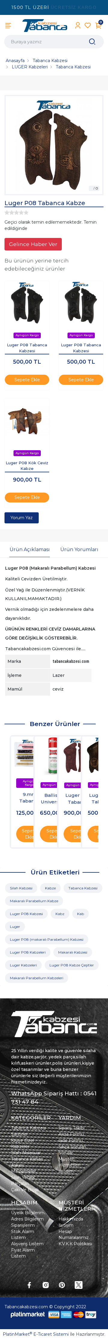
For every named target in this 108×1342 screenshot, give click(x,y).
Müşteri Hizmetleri (69, 1162)
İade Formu (70, 1140)
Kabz (60, 913)
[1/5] (6, 212)
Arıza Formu (71, 1134)
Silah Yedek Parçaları (23, 1180)
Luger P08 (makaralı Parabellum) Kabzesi (46, 939)
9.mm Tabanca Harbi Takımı (29, 798)
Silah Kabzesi (21, 888)
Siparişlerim (23, 1225)
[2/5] (9, 212)
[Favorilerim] (88, 25)
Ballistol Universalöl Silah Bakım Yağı (54, 798)
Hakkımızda (70, 1219)
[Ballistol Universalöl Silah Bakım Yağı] (54, 756)
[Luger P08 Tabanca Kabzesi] (27, 303)
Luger (15, 926)
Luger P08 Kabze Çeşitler (72, 965)
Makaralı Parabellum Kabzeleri (36, 978)
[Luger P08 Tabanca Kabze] (54, 145)
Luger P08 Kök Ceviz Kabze (27, 465)
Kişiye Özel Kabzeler (22, 1143)
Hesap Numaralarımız (73, 1234)
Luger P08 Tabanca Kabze (77, 798)
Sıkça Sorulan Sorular (72, 1149)
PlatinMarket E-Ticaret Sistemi (36, 1334)
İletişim (66, 1171)
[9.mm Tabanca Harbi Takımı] (29, 755)
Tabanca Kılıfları (27, 1159)
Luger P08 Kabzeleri (28, 952)
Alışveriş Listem (27, 1243)
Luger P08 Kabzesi (26, 913)
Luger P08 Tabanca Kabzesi (27, 347)
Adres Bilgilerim (27, 1219)
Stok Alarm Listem (22, 1234)
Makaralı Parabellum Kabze (34, 901)
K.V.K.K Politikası (75, 1243)
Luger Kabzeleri (23, 965)
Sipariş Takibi (71, 1128)
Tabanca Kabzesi (83, 888)
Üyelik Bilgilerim (27, 1212)
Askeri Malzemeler (23, 1168)
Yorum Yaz (21, 517)
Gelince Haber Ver (33, 244)
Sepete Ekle (27, 379)
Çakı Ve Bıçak (25, 1189)
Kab (80, 913)
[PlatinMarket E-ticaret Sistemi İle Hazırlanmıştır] (28, 1314)
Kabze (50, 888)
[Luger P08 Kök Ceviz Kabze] (27, 421)
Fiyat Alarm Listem (23, 1253)
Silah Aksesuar (26, 1152)
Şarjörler (19, 1134)
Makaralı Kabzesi (72, 952)
